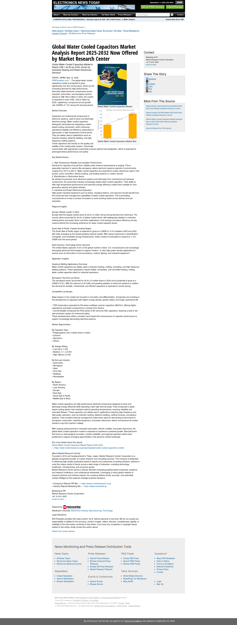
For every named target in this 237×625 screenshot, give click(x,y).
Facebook (77, 600)
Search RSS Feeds (131, 561)
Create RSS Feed (131, 558)
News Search (58, 30)
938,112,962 (110, 19)
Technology (108, 510)
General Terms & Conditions (104, 606)
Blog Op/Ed (128, 581)
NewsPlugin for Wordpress (134, 578)
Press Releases (125, 15)
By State (118, 30)
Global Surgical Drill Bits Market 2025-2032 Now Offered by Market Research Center (164, 113)
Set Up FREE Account (153, 6)
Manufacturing (95, 510)
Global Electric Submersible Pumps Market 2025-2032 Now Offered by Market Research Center (164, 107)
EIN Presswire (94, 597)
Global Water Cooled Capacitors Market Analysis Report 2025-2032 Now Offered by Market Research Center (164, 121)
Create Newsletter (64, 575)
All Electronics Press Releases (82, 33)
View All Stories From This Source (158, 128)
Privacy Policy (163, 569)
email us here (58, 499)
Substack (95, 600)
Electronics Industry (79, 510)
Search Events (96, 581)
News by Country (70, 15)
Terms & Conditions (165, 563)
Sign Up (160, 584)
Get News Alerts (108, 15)
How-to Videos (163, 561)
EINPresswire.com (60, 80)
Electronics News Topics (67, 561)
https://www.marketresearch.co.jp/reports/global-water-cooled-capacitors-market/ (89, 447)
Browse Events (96, 584)
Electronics (91, 30)
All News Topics (72, 30)
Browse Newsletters (65, 581)
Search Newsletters (65, 578)
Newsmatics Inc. (61, 603)
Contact (180, 15)
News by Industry (90, 15)
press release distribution (111, 597)
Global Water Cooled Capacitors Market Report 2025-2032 (77, 445)
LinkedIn (85, 600)
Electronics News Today (76, 2)
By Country (108, 30)
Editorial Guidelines (165, 566)
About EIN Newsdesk (166, 558)
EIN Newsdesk (81, 597)
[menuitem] (70, 561)
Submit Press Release (99, 558)
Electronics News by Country (69, 563)
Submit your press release (63, 531)
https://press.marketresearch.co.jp (96, 483)
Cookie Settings (134, 606)
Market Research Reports (101, 569)
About (56, 15)
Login (159, 581)
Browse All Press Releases (101, 566)
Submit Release (175, 6)
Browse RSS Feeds (131, 563)
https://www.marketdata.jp (95, 486)
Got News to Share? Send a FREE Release (69, 27)
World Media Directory (133, 575)
